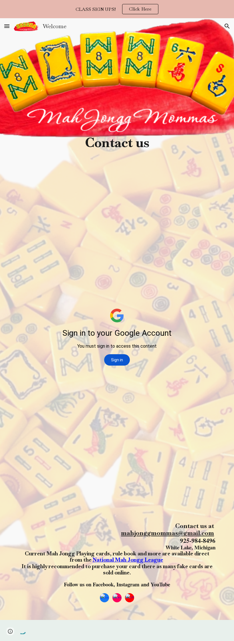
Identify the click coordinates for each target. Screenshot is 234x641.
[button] (7, 26)
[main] (117, 123)
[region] (117, 9)
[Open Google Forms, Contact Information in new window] (206, 163)
